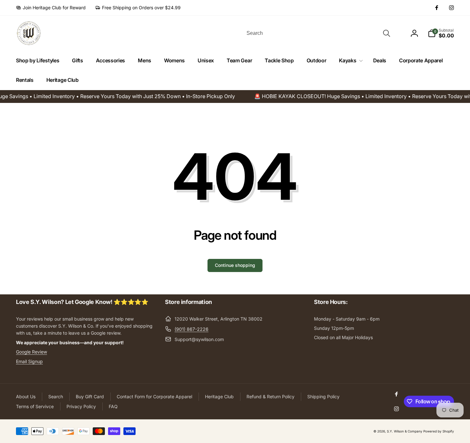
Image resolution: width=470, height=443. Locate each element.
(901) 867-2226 (191, 329)
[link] (51, 7)
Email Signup (29, 361)
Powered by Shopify (438, 431)
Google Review (31, 351)
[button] (349, 60)
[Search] (386, 33)
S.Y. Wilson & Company (404, 431)
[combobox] (318, 33)
